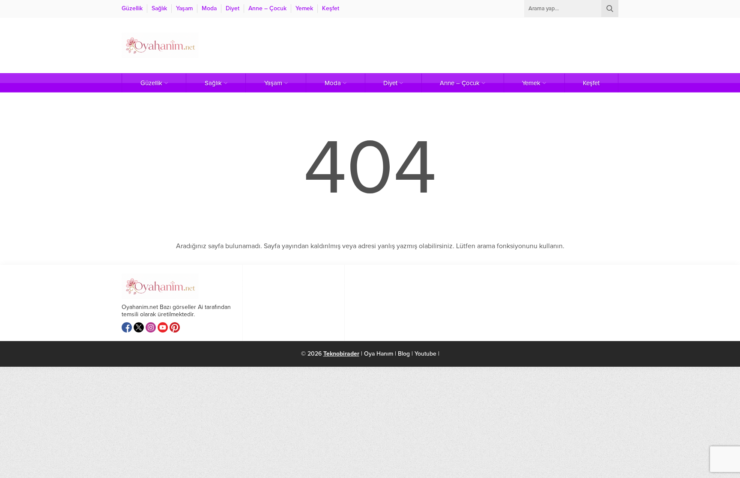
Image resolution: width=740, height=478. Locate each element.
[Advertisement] (462, 45)
